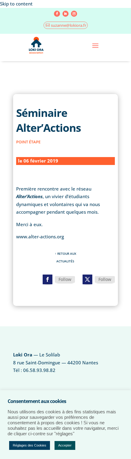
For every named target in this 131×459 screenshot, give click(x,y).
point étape (28, 142)
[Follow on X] (87, 279)
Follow (64, 279)
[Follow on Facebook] (57, 14)
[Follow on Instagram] (74, 14)
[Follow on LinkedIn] (65, 14)
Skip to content (16, 4)
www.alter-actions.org (40, 236)
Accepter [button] (65, 445)
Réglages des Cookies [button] (29, 445)
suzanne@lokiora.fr (68, 25)
